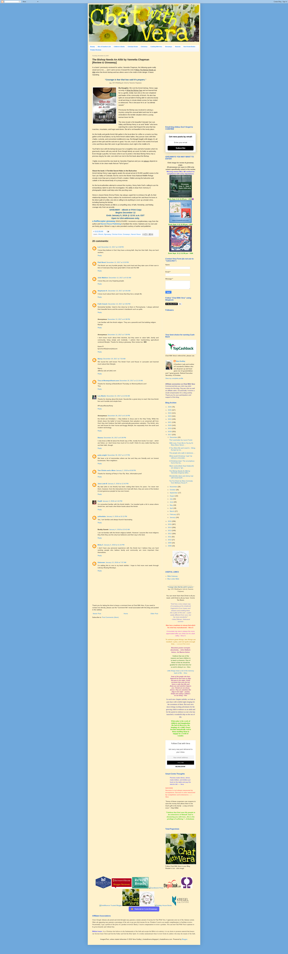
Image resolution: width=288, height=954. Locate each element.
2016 (170, 521)
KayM (100, 501)
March (172, 511)
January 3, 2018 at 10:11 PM (117, 516)
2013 (170, 530)
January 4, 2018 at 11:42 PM (114, 545)
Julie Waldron (103, 278)
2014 (170, 527)
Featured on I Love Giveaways (146, 909)
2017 (170, 434)
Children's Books (119, 46)
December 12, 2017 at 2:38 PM (112, 247)
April (171, 508)
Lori (99, 247)
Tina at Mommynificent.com (108, 380)
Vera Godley (180, 361)
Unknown (101, 562)
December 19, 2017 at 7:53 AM (114, 359)
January (173, 517)
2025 (170, 410)
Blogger (184, 939)
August (172, 496)
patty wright (102, 455)
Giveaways (168, 46)
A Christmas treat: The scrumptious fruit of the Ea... (181, 462)
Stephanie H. (102, 291)
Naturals (178, 46)
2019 (170, 428)
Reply (100, 255)
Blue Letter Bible (173, 579)
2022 (170, 419)
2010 (170, 540)
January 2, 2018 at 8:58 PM (126, 470)
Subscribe (180, 148)
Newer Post (97, 613)
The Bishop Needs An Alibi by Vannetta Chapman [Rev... (179, 472)
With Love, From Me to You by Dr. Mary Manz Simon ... (181, 444)
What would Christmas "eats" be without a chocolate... (180, 457)
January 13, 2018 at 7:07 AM (116, 562)
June (172, 502)
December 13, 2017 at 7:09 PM (119, 334)
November (174, 487)
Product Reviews (95, 50)
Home (126, 613)
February (173, 514)
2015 (170, 524)
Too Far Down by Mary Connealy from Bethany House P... (181, 482)
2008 (170, 546)
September (174, 493)
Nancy (100, 359)
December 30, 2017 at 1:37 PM (119, 455)
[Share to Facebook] (150, 234)
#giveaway (107, 234)
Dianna (100, 438)
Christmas (144, 46)
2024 (170, 413)
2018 (170, 431)
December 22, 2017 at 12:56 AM (118, 396)
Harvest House (136, 234)
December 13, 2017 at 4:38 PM (119, 319)
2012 (170, 533)
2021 (170, 422)
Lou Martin (102, 396)
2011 (170, 537)
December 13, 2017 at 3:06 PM (119, 304)
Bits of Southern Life (104, 46)
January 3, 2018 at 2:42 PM (112, 501)
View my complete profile (174, 378)
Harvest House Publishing (110, 224)
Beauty (92, 46)
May (171, 505)
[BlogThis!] (146, 234)
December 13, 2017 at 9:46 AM (119, 291)
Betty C (100, 545)
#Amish (100, 234)
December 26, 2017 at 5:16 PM (119, 416)
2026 (170, 407)
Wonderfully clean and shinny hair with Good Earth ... (181, 477)
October (173, 490)
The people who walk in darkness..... (182, 453)
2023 (170, 416)
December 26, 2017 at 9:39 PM (115, 438)
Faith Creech (102, 304)
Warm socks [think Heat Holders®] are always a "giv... (181, 467)
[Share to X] (148, 234)
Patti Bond (102, 262)
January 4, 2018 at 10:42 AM (119, 529)
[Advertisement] (180, 89)
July (171, 499)
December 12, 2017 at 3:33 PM (117, 262)
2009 (170, 543)
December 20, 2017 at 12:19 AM (131, 380)
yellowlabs (102, 516)
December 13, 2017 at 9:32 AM (120, 278)
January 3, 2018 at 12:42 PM (118, 483)
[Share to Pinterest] (152, 234)
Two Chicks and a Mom (106, 470)
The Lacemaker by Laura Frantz (180, 440)
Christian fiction (133, 46)
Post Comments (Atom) (110, 617)
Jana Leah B (102, 483)
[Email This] (143, 234)
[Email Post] (107, 231)
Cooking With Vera (156, 46)
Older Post (154, 613)
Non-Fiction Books (189, 46)
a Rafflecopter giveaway (103, 221)
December (174, 437)
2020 (170, 425)
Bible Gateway (172, 576)
